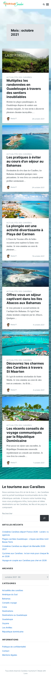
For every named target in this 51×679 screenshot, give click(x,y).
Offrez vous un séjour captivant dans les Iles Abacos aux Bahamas (24, 299)
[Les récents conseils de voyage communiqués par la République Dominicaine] (25, 409)
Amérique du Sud (10, 594)
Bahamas (6, 598)
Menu (47, 4)
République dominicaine (12, 631)
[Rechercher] (44, 518)
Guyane (5, 623)
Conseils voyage (9, 603)
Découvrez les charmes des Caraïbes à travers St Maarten (25, 367)
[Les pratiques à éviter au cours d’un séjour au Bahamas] (25, 137)
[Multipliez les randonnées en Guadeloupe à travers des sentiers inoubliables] (25, 61)
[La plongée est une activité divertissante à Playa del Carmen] (25, 206)
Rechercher (7, 513)
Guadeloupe (7, 619)
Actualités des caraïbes (19, 77)
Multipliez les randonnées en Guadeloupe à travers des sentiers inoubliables (24, 89)
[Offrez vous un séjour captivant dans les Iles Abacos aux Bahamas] (25, 275)
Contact (5, 651)
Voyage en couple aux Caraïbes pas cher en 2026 (24, 560)
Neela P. (14, 119)
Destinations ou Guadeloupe (14, 615)
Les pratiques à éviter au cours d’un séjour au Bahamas (25, 161)
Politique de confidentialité (14, 646)
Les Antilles (7, 627)
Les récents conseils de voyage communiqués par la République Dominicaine (25, 435)
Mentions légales (9, 655)
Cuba (4, 607)
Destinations (7, 611)
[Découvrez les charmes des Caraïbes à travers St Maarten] (25, 343)
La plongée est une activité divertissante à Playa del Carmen (25, 230)
